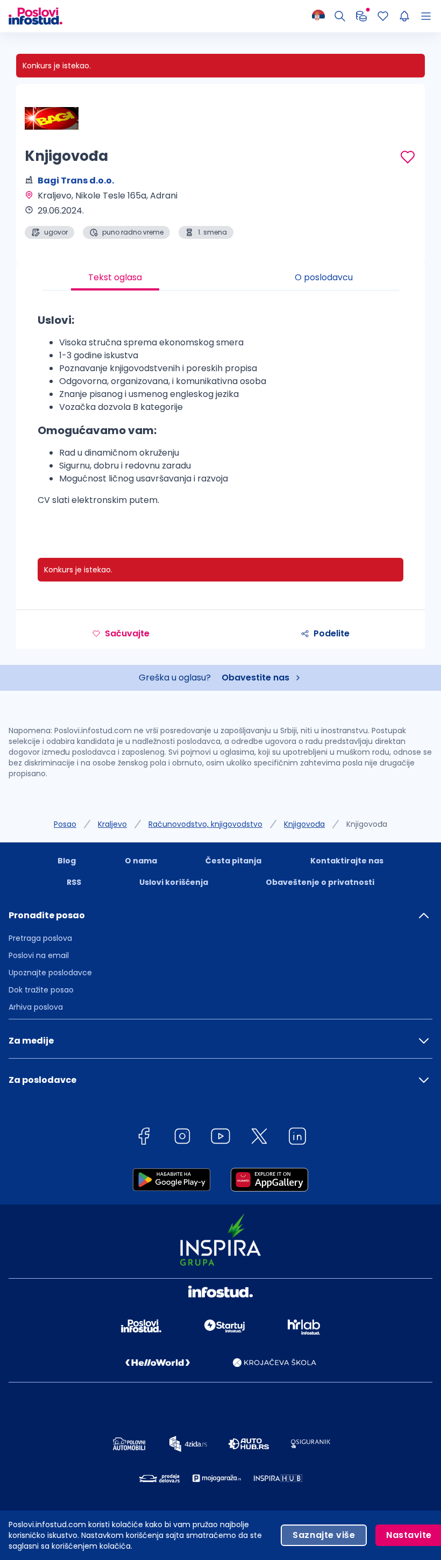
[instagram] (182, 1138)
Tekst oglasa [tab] (115, 277)
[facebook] (143, 1138)
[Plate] (361, 16)
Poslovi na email (39, 955)
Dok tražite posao (41, 989)
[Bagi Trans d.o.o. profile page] (52, 118)
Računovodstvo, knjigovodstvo (205, 824)
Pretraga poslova (40, 938)
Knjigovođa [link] (366, 824)
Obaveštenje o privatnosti (320, 882)
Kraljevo (112, 824)
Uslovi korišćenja (173, 882)
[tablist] (220, 277)
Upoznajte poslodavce (50, 972)
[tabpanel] (220, 413)
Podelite (332, 633)
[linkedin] (297, 1138)
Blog (67, 860)
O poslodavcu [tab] (324, 277)
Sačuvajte (127, 633)
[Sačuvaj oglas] (407, 157)
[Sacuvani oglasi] (383, 16)
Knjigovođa (304, 824)
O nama (141, 860)
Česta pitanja (233, 860)
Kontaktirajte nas (346, 860)
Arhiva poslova (36, 1007)
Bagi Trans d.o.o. (76, 180)
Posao (65, 824)
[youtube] (220, 1138)
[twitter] (259, 1138)
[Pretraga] (340, 16)
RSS (74, 882)
